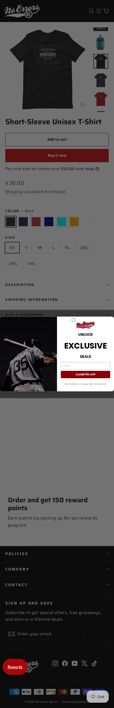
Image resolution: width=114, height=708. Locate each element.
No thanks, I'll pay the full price (85, 384)
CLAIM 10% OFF (85, 374)
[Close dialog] (73, 319)
